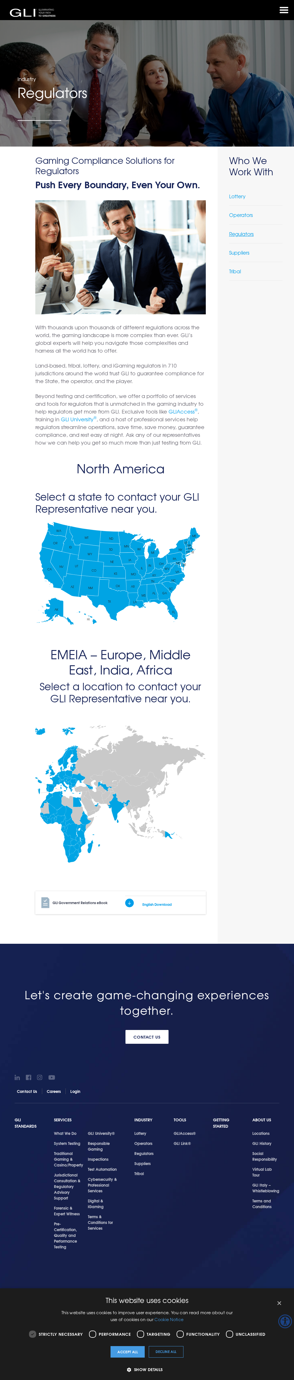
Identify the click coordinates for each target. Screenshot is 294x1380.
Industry (143, 1120)
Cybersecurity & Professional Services (102, 1184)
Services (62, 1120)
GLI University (78, 419)
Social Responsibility (264, 1156)
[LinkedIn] (18, 1077)
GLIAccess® (185, 1133)
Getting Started (221, 1123)
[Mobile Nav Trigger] (284, 10)
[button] (147, 1369)
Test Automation (102, 1169)
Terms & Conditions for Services (100, 1222)
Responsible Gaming (99, 1146)
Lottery (237, 196)
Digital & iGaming (96, 1203)
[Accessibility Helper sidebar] (285, 1321)
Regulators (241, 233)
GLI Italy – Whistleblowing (265, 1187)
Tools (180, 1120)
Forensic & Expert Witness (67, 1210)
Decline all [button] (166, 1351)
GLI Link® (182, 1143)
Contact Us (147, 1037)
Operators (241, 214)
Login (75, 1091)
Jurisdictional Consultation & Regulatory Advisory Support (67, 1186)
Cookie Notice (168, 1319)
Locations (261, 1133)
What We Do (65, 1133)
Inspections (98, 1159)
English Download (157, 904)
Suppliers (239, 252)
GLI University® (101, 1133)
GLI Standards (25, 1123)
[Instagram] (40, 1077)
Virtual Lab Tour (262, 1172)
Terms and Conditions (262, 1203)
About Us (261, 1120)
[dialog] (147, 1334)
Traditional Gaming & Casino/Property (68, 1159)
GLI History (262, 1143)
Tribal (235, 271)
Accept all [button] (127, 1351)
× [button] (279, 1303)
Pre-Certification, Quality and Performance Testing (65, 1235)
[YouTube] (51, 1077)
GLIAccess (183, 411)
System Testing (67, 1143)
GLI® (33, 12)
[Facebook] (29, 1077)
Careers (54, 1091)
